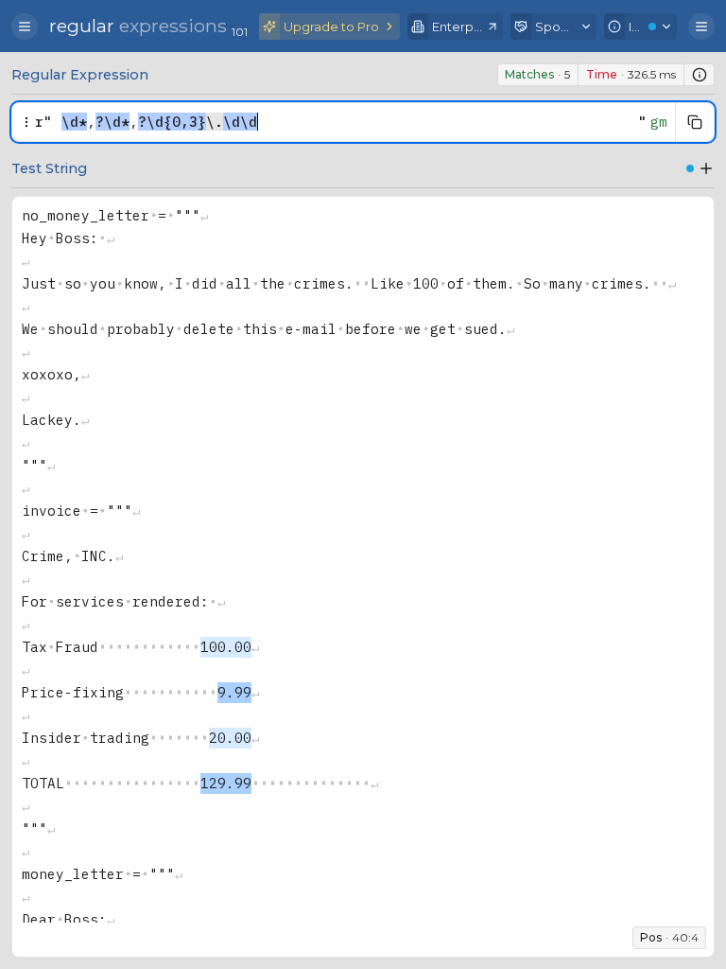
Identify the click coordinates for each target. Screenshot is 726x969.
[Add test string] (706, 168)
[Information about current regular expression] (699, 74)
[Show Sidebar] (24, 26)
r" (43, 122)
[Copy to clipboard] (695, 122)
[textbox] (345, 122)
